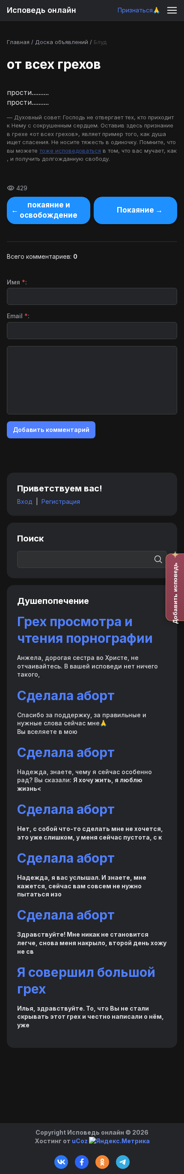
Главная (18, 41)
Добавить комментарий (51, 429)
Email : (18, 315)
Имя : (17, 282)
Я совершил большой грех (86, 980)
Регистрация (61, 501)
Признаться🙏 (139, 10)
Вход (25, 501)
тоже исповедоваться (70, 150)
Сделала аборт (66, 695)
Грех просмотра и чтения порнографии (85, 630)
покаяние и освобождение (48, 210)
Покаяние (135, 210)
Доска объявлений (61, 41)
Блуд (100, 41)
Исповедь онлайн (41, 10)
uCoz (80, 1140)
